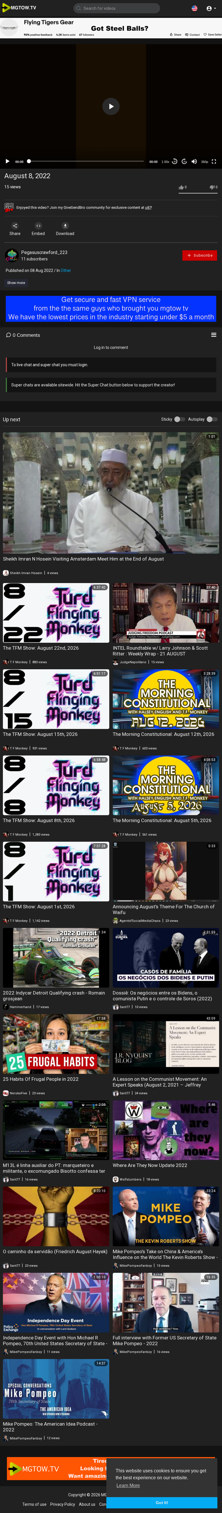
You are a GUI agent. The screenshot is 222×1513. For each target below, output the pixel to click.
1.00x (165, 161)
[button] (194, 8)
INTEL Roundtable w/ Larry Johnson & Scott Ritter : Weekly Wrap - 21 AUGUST (160, 651)
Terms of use (34, 1504)
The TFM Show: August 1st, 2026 (39, 906)
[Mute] (194, 161)
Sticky (166, 419)
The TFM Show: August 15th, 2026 (40, 734)
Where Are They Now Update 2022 (150, 1165)
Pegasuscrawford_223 (44, 252)
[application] (111, 106)
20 (184, 161)
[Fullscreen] (214, 161)
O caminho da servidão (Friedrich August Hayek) (55, 1251)
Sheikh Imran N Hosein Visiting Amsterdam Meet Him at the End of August (83, 559)
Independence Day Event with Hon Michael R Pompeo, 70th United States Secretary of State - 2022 (55, 1343)
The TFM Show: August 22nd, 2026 (41, 648)
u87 (148, 207)
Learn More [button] (128, 1485)
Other (66, 270)
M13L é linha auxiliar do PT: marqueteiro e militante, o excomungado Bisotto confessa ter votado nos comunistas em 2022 (54, 1171)
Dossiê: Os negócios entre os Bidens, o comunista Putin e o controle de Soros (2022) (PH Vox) (162, 998)
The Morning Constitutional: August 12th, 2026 (163, 734)
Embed (38, 233)
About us (87, 1504)
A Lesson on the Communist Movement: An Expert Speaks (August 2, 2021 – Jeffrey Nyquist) (160, 1084)
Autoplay (196, 419)
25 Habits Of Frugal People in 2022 (41, 1079)
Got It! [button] (162, 1502)
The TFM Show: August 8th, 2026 (39, 820)
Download (65, 233)
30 (174, 161)
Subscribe (203, 255)
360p (204, 161)
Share (15, 233)
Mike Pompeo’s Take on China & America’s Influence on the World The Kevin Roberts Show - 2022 (165, 1257)
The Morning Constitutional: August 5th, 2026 (162, 820)
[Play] (7, 161)
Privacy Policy (62, 1504)
